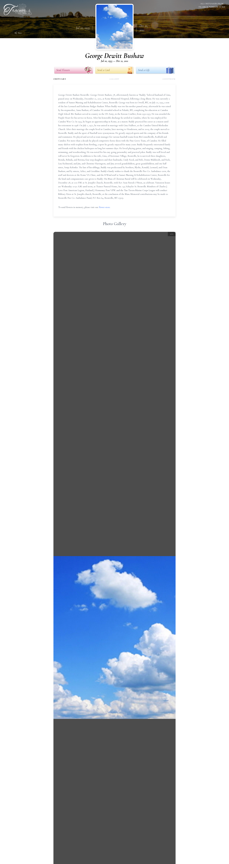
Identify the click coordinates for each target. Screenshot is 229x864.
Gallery (114, 79)
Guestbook (169, 79)
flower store (104, 207)
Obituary (59, 79)
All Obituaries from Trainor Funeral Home (211, 5)
